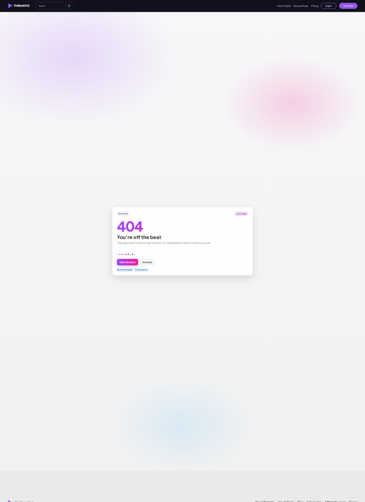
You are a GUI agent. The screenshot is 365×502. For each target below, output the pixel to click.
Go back (147, 262)
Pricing (314, 5)
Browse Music (301, 5)
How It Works (284, 5)
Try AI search (141, 269)
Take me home (127, 262)
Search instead (124, 269)
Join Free (348, 5)
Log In (328, 5)
